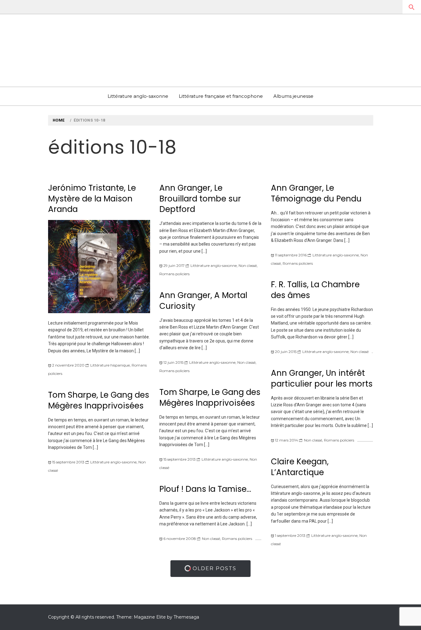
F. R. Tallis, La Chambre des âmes (315, 290)
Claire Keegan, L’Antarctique (300, 467)
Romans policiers (174, 273)
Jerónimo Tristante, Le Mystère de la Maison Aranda (92, 198)
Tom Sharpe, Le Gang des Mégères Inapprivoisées (209, 397)
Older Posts (213, 568)
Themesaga (186, 617)
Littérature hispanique (110, 365)
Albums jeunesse (293, 96)
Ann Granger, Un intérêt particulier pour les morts (322, 378)
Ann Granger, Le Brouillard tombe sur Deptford (200, 198)
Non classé (248, 265)
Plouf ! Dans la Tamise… (205, 489)
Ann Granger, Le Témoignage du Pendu (316, 193)
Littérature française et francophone (221, 96)
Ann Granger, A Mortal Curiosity (203, 301)
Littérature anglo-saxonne (138, 96)
